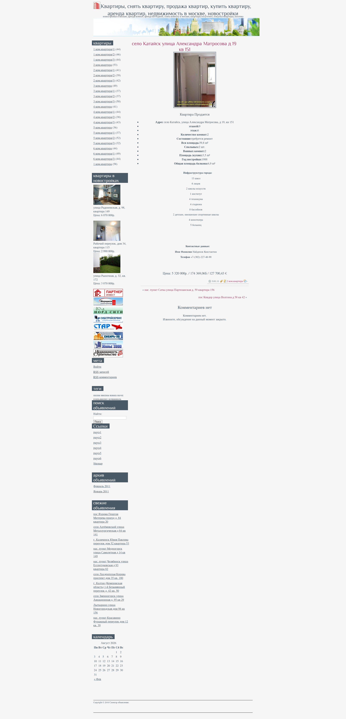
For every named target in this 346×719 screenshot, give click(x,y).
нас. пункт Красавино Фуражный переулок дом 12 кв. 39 (110, 621)
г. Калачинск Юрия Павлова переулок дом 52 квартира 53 (111, 541)
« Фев (97, 679)
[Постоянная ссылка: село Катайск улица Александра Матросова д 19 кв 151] (185, 45)
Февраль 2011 (101, 486)
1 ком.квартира (102, 164)
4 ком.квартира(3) (104, 122)
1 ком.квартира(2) (104, 54)
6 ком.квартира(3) (104, 159)
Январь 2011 (101, 491)
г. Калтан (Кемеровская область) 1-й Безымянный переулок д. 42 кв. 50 (109, 586)
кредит (120, 395)
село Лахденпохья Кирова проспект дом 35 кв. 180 (109, 576)
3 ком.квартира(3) (104, 101)
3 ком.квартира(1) (104, 91)
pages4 (97, 448)
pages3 (97, 442)
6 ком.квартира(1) (104, 153)
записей (101, 372)
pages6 (97, 458)
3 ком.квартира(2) (104, 96)
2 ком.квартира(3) (104, 80)
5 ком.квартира (102, 127)
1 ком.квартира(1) (104, 49)
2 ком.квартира (102, 65)
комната (113, 395)
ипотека (96, 395)
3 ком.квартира (102, 85)
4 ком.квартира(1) (104, 112)
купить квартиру (100, 399)
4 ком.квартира (102, 106)
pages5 (97, 453)
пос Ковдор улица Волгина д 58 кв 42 (221, 297)
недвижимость (114, 399)
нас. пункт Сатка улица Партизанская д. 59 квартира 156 (179, 290)
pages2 (97, 437)
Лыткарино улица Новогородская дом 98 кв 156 (109, 608)
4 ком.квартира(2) (104, 117)
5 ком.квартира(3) (104, 143)
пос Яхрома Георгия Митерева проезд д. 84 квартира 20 (107, 517)
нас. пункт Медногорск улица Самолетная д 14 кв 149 (109, 552)
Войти (97, 366)
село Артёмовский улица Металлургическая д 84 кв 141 (109, 530)
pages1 (97, 432)
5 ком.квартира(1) (104, 132)
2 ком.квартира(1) (104, 70)
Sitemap (98, 463)
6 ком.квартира (102, 148)
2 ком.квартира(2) (104, 75)
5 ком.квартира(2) (104, 138)
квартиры (105, 395)
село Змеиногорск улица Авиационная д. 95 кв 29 (108, 597)
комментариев (105, 377)
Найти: (97, 414)
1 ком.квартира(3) (104, 59)
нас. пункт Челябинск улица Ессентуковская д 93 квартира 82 (110, 565)
